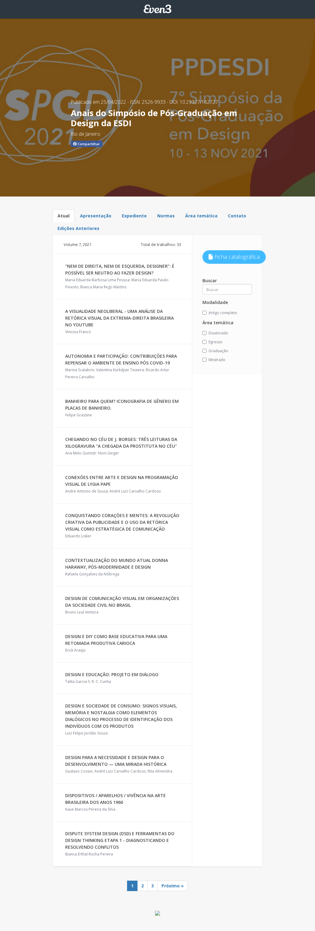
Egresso (215, 342)
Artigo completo (223, 312)
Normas (166, 216)
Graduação (218, 350)
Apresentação (95, 216)
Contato (237, 216)
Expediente (134, 216)
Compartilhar (88, 144)
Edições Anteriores (78, 228)
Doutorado (218, 333)
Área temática (201, 216)
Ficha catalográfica (236, 256)
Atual (64, 216)
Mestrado (217, 359)
